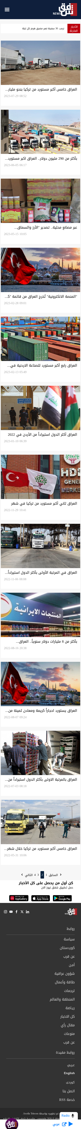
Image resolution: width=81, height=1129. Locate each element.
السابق (54, 875)
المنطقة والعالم (62, 999)
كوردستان (67, 948)
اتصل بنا (69, 1091)
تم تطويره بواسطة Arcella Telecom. (40, 1113)
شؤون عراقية (64, 973)
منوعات (69, 1033)
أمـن (72, 965)
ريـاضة (70, 1008)
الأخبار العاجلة (74, 29)
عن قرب (69, 956)
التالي (28, 875)
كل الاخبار (67, 1016)
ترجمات (69, 990)
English (69, 1073)
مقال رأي (68, 1025)
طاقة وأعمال (65, 982)
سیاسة (69, 939)
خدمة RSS (67, 1099)
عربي (71, 1065)
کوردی (70, 1082)
